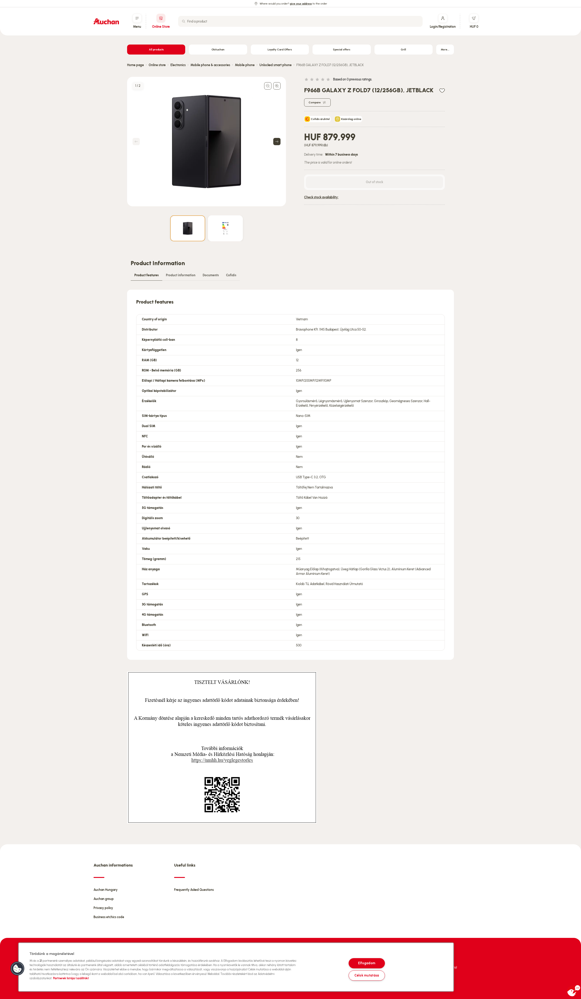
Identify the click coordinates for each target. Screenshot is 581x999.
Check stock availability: (321, 197)
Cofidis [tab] (231, 275)
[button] (17, 968)
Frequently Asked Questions (194, 890)
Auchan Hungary (106, 890)
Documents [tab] (211, 275)
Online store (157, 65)
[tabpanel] (290, 475)
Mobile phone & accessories (210, 65)
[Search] (183, 21)
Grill (403, 49)
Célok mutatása (367, 975)
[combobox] (300, 21)
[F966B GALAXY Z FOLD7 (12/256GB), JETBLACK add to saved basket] (442, 90)
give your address (301, 3)
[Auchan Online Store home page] (106, 21)
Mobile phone (245, 65)
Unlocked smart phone (275, 65)
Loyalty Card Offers (280, 49)
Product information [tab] (180, 275)
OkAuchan (218, 49)
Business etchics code (109, 917)
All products (156, 49)
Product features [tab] (146, 275)
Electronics (178, 65)
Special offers (341, 49)
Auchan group (104, 899)
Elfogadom (366, 963)
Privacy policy (103, 908)
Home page (135, 65)
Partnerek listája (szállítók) (71, 978)
